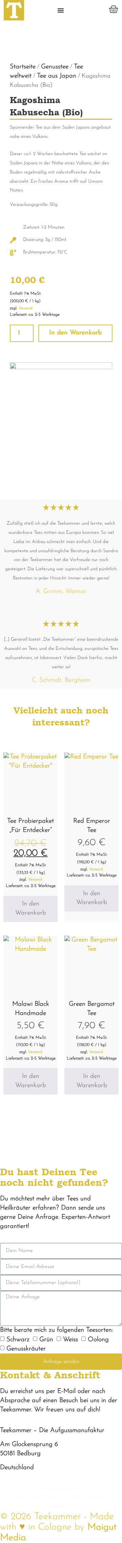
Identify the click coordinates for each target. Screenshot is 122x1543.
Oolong (98, 1339)
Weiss (70, 1339)
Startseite (23, 67)
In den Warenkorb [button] (30, 908)
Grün (46, 1339)
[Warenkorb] (113, 9)
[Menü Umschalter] (60, 10)
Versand (26, 308)
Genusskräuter (26, 1349)
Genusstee (54, 67)
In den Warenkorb (75, 333)
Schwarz (17, 1339)
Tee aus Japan (56, 76)
